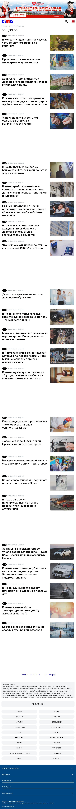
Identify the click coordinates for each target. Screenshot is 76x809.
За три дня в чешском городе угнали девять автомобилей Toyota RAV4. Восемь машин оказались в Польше (24, 553)
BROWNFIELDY (6, 774)
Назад (23, 675)
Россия (57, 717)
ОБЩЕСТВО (20, 26)
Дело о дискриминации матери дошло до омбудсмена (22, 296)
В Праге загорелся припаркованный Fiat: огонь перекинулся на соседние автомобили (20, 504)
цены (19, 743)
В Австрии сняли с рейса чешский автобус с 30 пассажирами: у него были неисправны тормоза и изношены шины (24, 357)
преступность (56, 727)
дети (19, 732)
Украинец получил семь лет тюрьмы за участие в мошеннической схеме (20, 120)
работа (56, 732)
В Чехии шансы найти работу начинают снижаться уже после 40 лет (24, 591)
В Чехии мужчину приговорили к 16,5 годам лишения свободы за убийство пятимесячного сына (23, 375)
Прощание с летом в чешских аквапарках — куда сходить (21, 61)
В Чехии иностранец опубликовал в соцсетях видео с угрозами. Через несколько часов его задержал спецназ (24, 573)
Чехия (19, 712)
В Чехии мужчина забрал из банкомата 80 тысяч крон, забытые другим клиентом (24, 170)
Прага (56, 712)
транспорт (56, 748)
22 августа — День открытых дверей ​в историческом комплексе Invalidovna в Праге (24, 81)
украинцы (57, 753)
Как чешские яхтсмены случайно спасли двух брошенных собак (23, 628)
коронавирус (56, 722)
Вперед (52, 675)
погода (57, 743)
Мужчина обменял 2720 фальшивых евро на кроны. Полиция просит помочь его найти (25, 336)
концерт (56, 758)
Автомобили (19, 727)
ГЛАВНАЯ (4, 26)
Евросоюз (19, 738)
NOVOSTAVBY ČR (6, 780)
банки (19, 758)
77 (46, 675)
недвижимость (56, 738)
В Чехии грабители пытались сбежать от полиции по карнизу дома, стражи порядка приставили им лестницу (24, 191)
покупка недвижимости (19, 753)
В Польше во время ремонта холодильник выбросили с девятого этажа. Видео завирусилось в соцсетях (20, 230)
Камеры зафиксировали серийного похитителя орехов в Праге (24, 482)
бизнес (19, 748)
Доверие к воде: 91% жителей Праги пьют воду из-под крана (22, 442)
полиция (19, 717)
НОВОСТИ (12, 26)
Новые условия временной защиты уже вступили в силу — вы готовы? (24, 462)
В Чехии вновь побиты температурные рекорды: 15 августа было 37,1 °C (20, 610)
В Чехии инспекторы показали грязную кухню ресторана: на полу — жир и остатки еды (24, 317)
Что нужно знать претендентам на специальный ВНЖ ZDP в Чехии (24, 246)
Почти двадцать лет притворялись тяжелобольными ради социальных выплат (24, 424)
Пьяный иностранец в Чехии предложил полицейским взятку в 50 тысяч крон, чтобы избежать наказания (24, 210)
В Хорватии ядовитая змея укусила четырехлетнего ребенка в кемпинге (24, 42)
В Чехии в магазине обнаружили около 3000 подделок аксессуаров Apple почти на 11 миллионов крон (24, 101)
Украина (19, 722)
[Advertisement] (38, 145)
